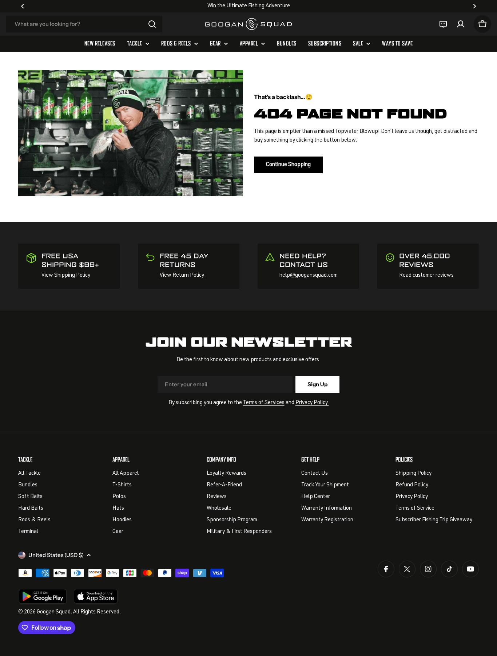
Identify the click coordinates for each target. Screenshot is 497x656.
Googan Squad (54, 612)
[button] (22, 6)
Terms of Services (264, 403)
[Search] (152, 24)
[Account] (460, 24)
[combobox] (84, 24)
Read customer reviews (426, 275)
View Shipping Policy (65, 275)
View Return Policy (182, 275)
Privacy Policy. (312, 403)
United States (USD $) (56, 555)
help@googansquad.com (308, 275)
